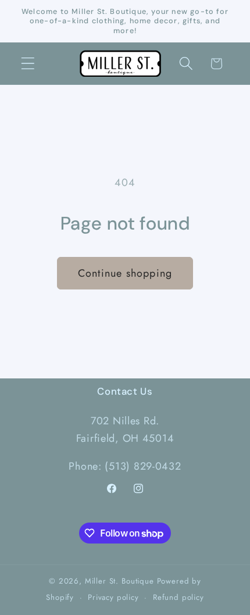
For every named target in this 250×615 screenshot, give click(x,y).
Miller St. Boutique (119, 581)
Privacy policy (113, 597)
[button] (28, 63)
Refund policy (178, 597)
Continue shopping (125, 273)
